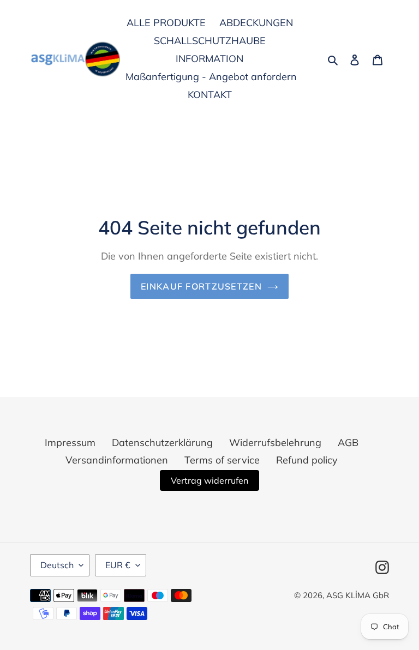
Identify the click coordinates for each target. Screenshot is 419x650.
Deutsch (57, 564)
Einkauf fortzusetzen (201, 286)
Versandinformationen (116, 460)
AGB (348, 442)
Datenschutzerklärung (162, 442)
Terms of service (222, 460)
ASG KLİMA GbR (357, 595)
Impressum (70, 442)
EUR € (117, 564)
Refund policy (307, 460)
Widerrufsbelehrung (275, 442)
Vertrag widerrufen (209, 480)
